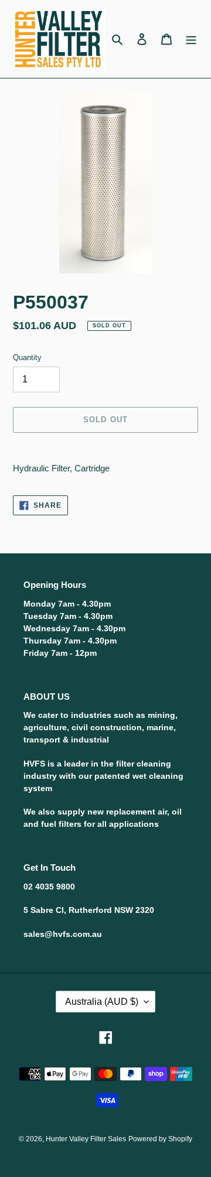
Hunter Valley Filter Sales (86, 1139)
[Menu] (191, 39)
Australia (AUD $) (101, 1002)
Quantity (27, 357)
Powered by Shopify (160, 1139)
